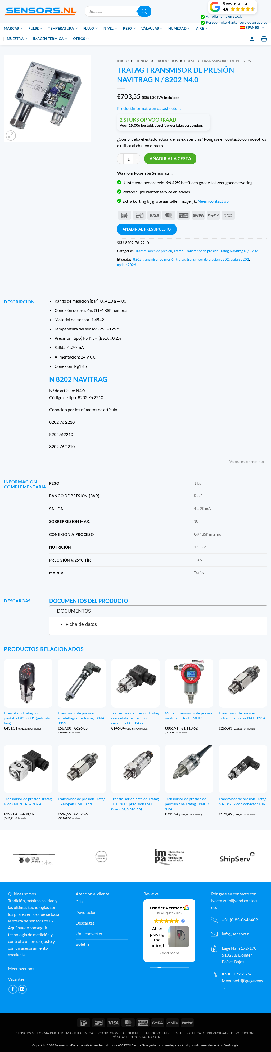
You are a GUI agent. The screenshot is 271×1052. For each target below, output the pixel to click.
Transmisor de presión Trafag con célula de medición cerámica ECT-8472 (135, 718)
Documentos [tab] (74, 611)
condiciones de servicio (207, 1045)
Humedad (177, 28)
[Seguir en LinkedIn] (22, 989)
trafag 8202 (240, 259)
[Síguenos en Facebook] (12, 989)
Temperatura (61, 28)
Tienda (142, 61)
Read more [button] (169, 953)
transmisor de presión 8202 (208, 259)
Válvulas (150, 28)
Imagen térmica (48, 39)
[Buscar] (144, 11)
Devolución (242, 1033)
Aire (200, 28)
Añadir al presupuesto (147, 229)
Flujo (88, 28)
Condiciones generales (120, 1033)
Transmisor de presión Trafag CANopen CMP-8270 (81, 801)
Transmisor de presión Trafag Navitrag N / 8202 (221, 251)
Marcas (11, 28)
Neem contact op (213, 201)
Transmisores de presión (226, 61)
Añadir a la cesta (170, 158)
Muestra (15, 39)
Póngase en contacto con (136, 1037)
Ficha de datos (81, 624)
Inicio (123, 61)
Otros (79, 39)
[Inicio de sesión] (252, 39)
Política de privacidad (207, 1033)
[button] (232, 7)
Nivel (108, 28)
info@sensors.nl (236, 933)
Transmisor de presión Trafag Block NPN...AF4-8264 (28, 801)
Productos (166, 61)
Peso (127, 28)
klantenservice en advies (247, 22)
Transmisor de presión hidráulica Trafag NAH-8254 (242, 715)
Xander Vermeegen (170, 908)
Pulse (33, 28)
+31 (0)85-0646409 (240, 919)
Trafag (178, 251)
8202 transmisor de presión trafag (159, 259)
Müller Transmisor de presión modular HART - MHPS (189, 715)
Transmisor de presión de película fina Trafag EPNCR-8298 (187, 804)
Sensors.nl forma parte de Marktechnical (55, 1033)
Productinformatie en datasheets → (149, 108)
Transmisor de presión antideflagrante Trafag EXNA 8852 (81, 718)
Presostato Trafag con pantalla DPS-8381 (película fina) (27, 718)
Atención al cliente (164, 1033)
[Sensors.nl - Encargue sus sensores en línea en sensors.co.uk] (40, 11)
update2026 (126, 265)
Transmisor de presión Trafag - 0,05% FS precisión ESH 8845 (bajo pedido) (135, 804)
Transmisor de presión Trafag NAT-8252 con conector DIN (242, 801)
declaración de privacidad (170, 1045)
